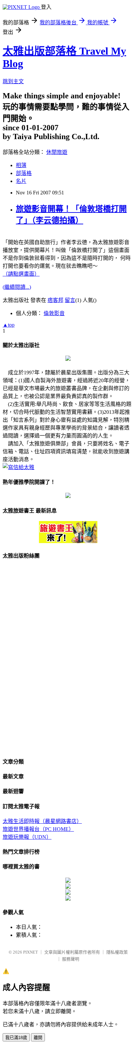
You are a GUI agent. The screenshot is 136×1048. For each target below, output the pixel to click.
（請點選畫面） (21, 274)
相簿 (21, 165)
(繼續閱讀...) (17, 287)
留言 (70, 300)
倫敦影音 (54, 313)
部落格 (24, 173)
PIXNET (30, 952)
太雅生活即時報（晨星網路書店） (42, 821)
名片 (21, 181)
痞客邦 (55, 300)
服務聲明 (70, 959)
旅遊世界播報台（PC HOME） (38, 829)
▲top (9, 325)
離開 (38, 1037)
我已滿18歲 (16, 1037)
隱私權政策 (117, 952)
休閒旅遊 (56, 152)
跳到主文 (13, 81)
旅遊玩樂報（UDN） (27, 837)
